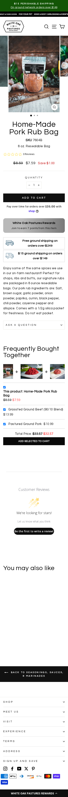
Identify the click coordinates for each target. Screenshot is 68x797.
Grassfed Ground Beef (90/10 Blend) (35, 409)
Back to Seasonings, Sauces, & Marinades (37, 674)
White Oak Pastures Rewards (34, 222)
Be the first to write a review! (34, 531)
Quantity (34, 177)
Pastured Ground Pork (25, 424)
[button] (34, 793)
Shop (8, 702)
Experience (14, 731)
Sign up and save (20, 761)
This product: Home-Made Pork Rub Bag (30, 393)
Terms (9, 741)
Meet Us (11, 711)
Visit (8, 721)
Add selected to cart (33, 441)
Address (12, 751)
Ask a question (21, 325)
